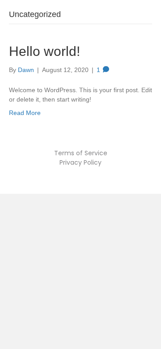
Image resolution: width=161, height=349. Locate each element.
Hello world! (44, 51)
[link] (81, 153)
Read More (25, 112)
